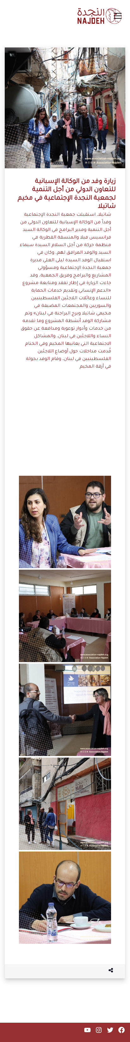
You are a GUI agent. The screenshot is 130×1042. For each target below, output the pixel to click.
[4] (65, 522)
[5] (65, 616)
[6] (65, 710)
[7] (65, 804)
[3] (65, 428)
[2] (65, 898)
